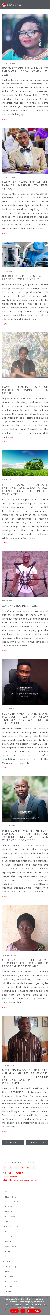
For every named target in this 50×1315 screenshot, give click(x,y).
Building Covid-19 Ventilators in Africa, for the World (25, 277)
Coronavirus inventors (19, 605)
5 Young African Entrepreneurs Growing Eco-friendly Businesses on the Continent (25, 489)
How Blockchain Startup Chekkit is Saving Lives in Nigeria (25, 390)
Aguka (8, 1256)
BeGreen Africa (11, 1251)
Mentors (8, 1212)
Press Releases (11, 1282)
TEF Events (9, 1221)
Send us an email (10, 1177)
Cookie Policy (34, 1311)
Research (9, 1277)
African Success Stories (14, 1237)
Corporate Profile (12, 1202)
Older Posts (13, 1142)
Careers (8, 1286)
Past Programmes (12, 1232)
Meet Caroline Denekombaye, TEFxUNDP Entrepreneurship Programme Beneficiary (25, 963)
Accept (15, 1311)
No (23, 1311)
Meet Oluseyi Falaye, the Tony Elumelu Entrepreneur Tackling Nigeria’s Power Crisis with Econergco (25, 835)
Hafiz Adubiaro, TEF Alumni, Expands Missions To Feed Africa (25, 185)
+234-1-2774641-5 (15, 1173)
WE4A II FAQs (10, 1246)
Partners (8, 1207)
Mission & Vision (12, 1197)
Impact (8, 1242)
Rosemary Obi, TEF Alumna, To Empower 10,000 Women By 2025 (25, 71)
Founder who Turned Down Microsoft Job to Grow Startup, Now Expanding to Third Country (25, 718)
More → (6, 119)
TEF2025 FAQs (11, 1267)
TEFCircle (9, 1291)
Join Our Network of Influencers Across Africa (21, 1180)
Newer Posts (37, 1142)
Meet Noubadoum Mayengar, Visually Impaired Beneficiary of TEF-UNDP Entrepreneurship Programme (25, 1076)
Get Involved (10, 1217)
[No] (46, 1305)
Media (7, 1272)
